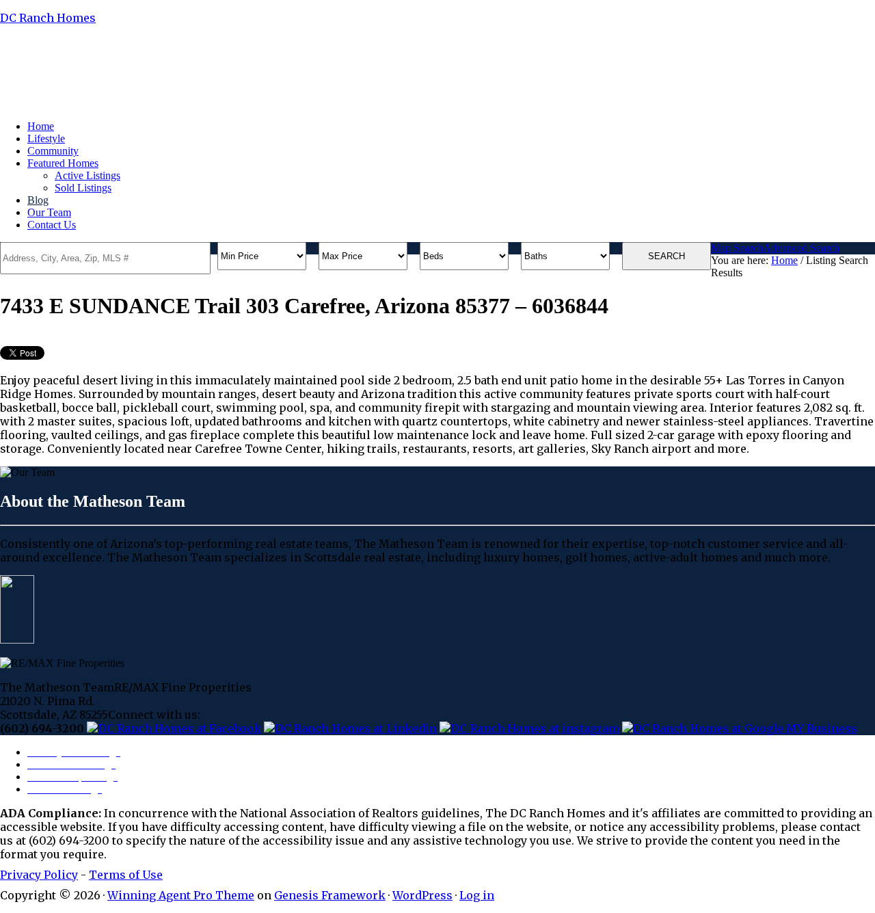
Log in (476, 895)
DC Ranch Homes (48, 18)
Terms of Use (126, 875)
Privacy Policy (39, 875)
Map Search (737, 248)
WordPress (422, 895)
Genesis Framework (330, 895)
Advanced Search (801, 248)
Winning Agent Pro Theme (180, 895)
